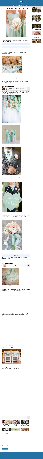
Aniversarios (16, 5)
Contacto (29, 5)
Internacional (22, 5)
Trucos (19, 5)
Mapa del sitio (3, 456)
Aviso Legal (3, 457)
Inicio (13, 5)
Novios (26, 5)
